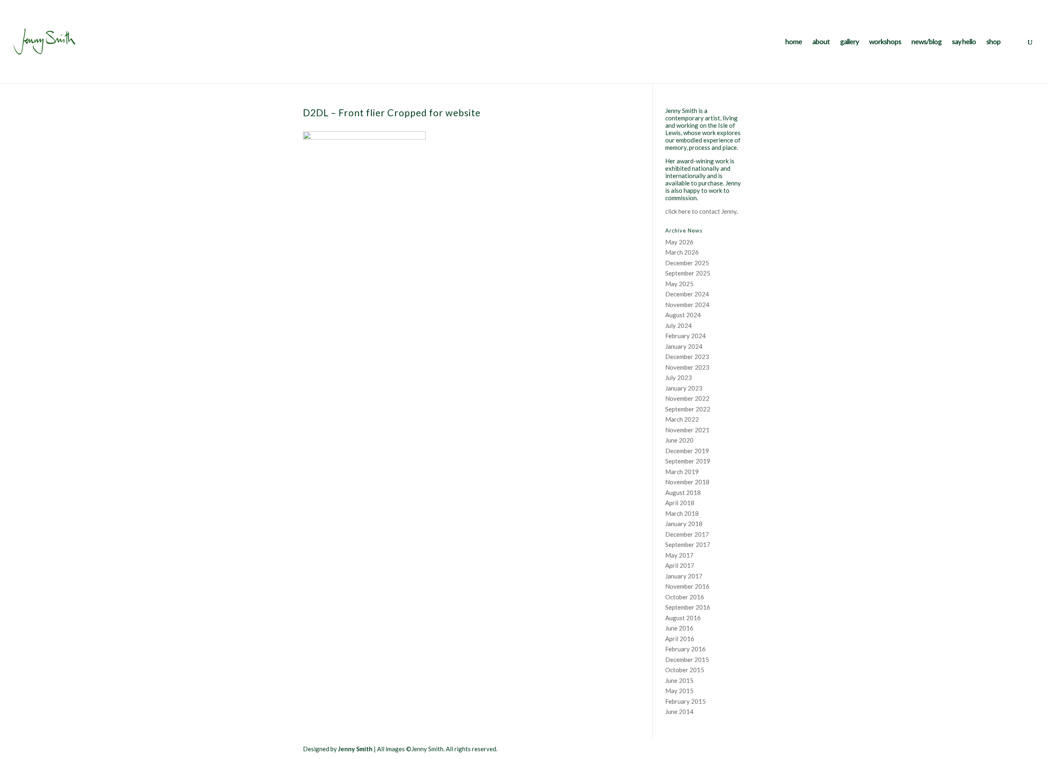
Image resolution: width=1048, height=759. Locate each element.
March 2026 (682, 252)
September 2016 (687, 607)
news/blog (926, 42)
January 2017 (683, 576)
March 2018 (682, 513)
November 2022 (687, 398)
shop (993, 42)
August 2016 (683, 617)
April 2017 (679, 565)
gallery (849, 42)
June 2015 (679, 680)
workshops (885, 42)
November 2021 (687, 430)
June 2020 (679, 440)
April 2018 (679, 502)
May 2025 (679, 283)
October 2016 (684, 597)
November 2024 (687, 304)
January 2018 (683, 523)
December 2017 (687, 534)
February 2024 (685, 335)
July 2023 (678, 377)
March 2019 (682, 471)
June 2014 (679, 711)
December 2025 (687, 263)
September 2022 (687, 409)
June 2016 (679, 628)
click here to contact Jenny (700, 211)
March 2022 (682, 419)
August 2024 (683, 315)
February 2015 (685, 701)
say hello (964, 42)
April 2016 (679, 638)
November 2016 (687, 586)
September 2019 (687, 461)
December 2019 (687, 450)
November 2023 (687, 367)
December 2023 (687, 356)
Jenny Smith (355, 748)
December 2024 (687, 294)
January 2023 (683, 388)
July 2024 (678, 325)
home (793, 42)
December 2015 (687, 659)
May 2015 (679, 690)
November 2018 (687, 482)
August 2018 (683, 492)
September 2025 (687, 273)
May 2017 (679, 555)
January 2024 (683, 346)
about (821, 42)
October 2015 (684, 669)
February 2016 (685, 649)
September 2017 (687, 544)
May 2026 (679, 242)
